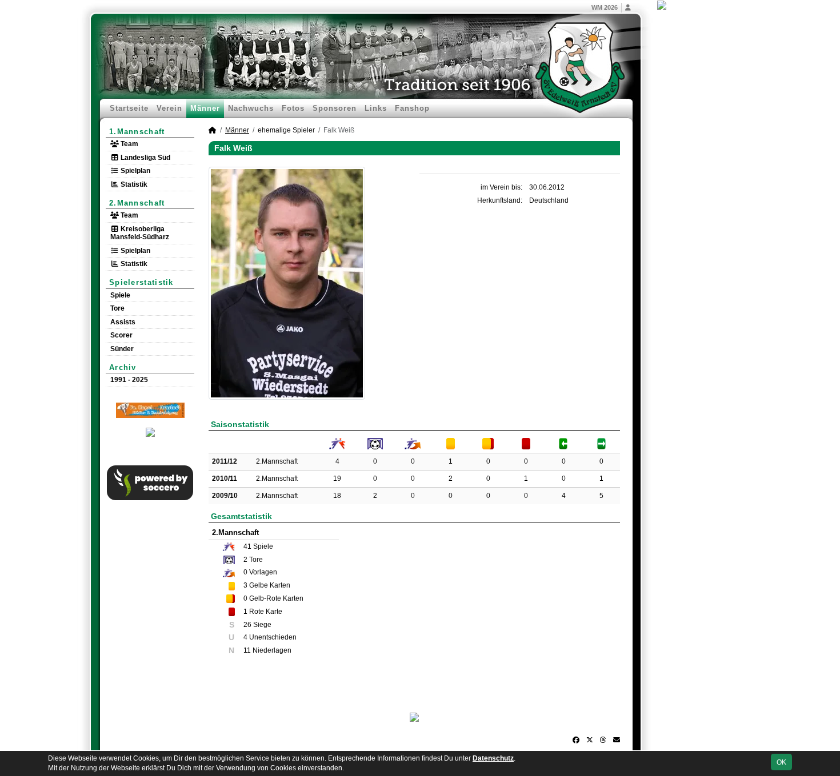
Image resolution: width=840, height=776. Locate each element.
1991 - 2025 (129, 380)
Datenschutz (493, 758)
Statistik (133, 184)
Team (128, 144)
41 (247, 546)
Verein (169, 108)
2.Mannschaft (137, 203)
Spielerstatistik (141, 282)
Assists (122, 322)
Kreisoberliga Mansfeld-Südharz (139, 233)
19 (337, 479)
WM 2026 (604, 7)
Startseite (129, 108)
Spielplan (134, 171)
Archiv (123, 367)
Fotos (293, 108)
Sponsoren (335, 108)
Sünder (122, 349)
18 (337, 496)
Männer (205, 108)
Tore (117, 308)
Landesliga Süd (144, 158)
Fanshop (412, 108)
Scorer (121, 335)
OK (781, 762)
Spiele (120, 295)
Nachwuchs (251, 108)
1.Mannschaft (137, 131)
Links (376, 108)
